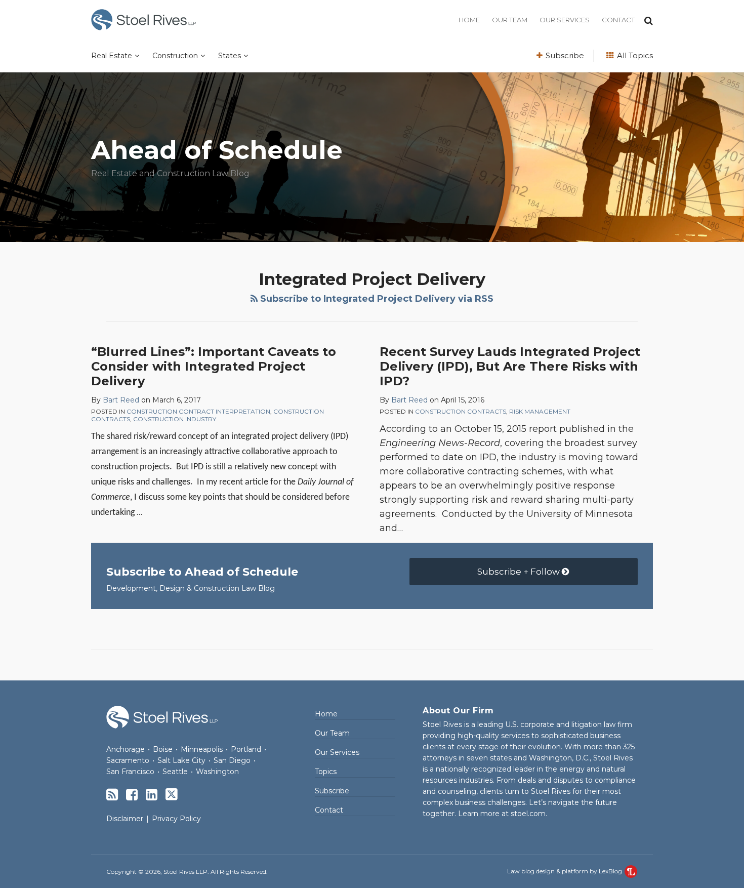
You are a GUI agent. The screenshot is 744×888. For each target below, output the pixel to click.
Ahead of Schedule (217, 150)
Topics (326, 771)
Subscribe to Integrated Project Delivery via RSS (375, 298)
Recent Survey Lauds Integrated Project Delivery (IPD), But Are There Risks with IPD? (510, 366)
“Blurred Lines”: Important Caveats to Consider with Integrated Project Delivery (213, 366)
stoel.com (528, 813)
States (229, 55)
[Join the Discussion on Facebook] (132, 794)
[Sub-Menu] (135, 56)
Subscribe (564, 55)
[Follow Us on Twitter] (172, 794)
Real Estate (111, 55)
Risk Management (539, 411)
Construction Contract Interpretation (198, 411)
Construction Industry (174, 419)
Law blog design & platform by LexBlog (565, 871)
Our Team (509, 20)
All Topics (634, 55)
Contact (618, 20)
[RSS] (112, 794)
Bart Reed (121, 400)
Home (469, 20)
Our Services (565, 20)
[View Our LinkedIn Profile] (151, 794)
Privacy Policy (176, 818)
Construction (175, 55)
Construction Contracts (460, 411)
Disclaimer (124, 818)
